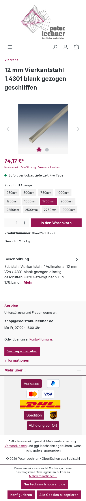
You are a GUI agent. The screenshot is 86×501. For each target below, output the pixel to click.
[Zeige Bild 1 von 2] (39, 149)
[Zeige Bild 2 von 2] (47, 149)
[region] (43, 129)
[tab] (41, 270)
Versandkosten (16, 446)
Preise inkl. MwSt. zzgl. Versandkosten (32, 167)
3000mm (69, 210)
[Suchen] (55, 47)
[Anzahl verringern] (8, 222)
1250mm (12, 201)
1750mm (48, 201)
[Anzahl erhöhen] (24, 222)
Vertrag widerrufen (22, 351)
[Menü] (9, 47)
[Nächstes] (78, 129)
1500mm (30, 201)
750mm (45, 193)
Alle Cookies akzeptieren (59, 495)
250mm (12, 193)
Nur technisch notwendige (44, 484)
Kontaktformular (41, 339)
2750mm (50, 210)
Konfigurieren (21, 495)
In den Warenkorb (56, 223)
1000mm (63, 193)
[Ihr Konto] (65, 47)
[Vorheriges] (7, 129)
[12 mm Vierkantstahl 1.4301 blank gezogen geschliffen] (43, 129)
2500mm (31, 210)
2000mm (67, 201)
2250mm (13, 210)
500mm (28, 193)
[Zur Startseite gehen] (43, 22)
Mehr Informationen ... (43, 476)
